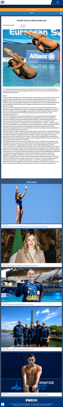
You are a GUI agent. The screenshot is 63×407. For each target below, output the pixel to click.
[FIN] (26, 2)
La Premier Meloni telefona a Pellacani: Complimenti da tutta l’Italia (19, 265)
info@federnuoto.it (17, 405)
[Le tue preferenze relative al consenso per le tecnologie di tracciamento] (2, 404)
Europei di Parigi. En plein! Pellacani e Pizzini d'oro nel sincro (17, 304)
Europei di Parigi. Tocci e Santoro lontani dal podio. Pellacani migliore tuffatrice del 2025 (24, 395)
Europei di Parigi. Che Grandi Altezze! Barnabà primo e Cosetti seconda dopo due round (25, 226)
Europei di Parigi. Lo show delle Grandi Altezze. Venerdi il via (17, 349)
